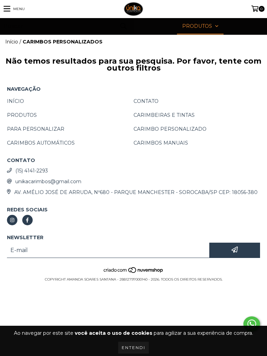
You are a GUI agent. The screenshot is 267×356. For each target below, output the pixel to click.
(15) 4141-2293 (31, 171)
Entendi (133, 347)
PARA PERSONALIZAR (35, 129)
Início (11, 42)
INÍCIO (15, 101)
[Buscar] (123, 26)
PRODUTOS (22, 115)
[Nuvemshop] (133, 272)
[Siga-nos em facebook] (27, 220)
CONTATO (146, 101)
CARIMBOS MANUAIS (161, 143)
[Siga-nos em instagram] (12, 220)
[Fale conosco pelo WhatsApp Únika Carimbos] (251, 324)
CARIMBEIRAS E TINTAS (164, 115)
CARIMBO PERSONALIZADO (170, 129)
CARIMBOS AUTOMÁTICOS (41, 143)
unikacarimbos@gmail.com (48, 181)
